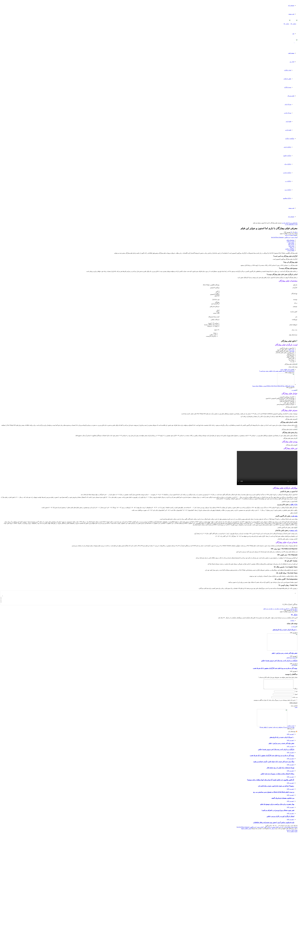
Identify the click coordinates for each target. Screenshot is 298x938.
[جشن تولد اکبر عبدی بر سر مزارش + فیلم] (282, 650)
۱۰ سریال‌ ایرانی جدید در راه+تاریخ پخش (285, 629)
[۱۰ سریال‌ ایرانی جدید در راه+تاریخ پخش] (294, 626)
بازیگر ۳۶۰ (294, 232)
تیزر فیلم (292, 247)
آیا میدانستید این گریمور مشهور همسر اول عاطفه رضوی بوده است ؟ (276, 371)
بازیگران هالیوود (287, 198)
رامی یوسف (293, 530)
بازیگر (295, 608)
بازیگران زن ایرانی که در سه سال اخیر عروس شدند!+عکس (279, 660)
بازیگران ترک (287, 164)
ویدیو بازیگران (287, 87)
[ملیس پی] (294, 390)
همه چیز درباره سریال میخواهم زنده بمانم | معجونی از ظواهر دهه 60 (277, 727)
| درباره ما (289, 830)
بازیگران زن (288, 181)
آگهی (265, 827)
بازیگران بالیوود (287, 155)
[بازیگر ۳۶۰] (290, 23)
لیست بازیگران (290, 241)
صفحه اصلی (291, 53)
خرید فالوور (287, 237)
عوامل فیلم (291, 243)
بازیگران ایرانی (287, 147)
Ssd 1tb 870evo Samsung (277, 237)
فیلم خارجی (288, 130)
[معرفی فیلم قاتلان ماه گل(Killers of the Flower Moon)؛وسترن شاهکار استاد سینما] (285, 384)
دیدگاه (295, 688)
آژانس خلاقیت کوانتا (246, 828)
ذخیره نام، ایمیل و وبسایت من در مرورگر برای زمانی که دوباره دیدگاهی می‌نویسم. (275, 700)
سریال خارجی (287, 113)
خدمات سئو (294, 827)
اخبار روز (292, 61)
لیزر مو (281, 827)
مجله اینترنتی (287, 827)
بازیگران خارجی (287, 172)
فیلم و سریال (290, 95)
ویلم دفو (292, 351)
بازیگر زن (291, 608)
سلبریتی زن (276, 608)
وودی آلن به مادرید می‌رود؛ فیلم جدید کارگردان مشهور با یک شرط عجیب (275, 668)
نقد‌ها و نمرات (290, 250)
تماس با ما (294, 830)
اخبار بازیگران (287, 70)
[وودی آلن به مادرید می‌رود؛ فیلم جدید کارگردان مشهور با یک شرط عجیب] (294, 665)
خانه (296, 223)
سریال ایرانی (288, 104)
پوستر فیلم (291, 246)
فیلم (264, 608)
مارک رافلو (291, 349)
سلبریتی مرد (269, 608)
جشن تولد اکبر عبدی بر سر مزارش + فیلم (284, 653)
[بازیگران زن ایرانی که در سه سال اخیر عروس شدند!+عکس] (292, 657)
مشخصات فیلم (290, 240)
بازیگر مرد (286, 608)
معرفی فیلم (291, 244)
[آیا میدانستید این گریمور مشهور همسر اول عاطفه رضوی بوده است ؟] (287, 369)
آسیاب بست (294, 237)
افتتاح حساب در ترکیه (272, 827)
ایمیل (295, 694)
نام (296, 691)
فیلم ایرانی (288, 121)
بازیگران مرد (288, 189)
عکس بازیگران (287, 78)
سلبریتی (281, 608)
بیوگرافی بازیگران (289, 138)
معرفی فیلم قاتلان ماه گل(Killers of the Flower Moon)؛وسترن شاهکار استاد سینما (273, 386)
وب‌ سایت (294, 697)
